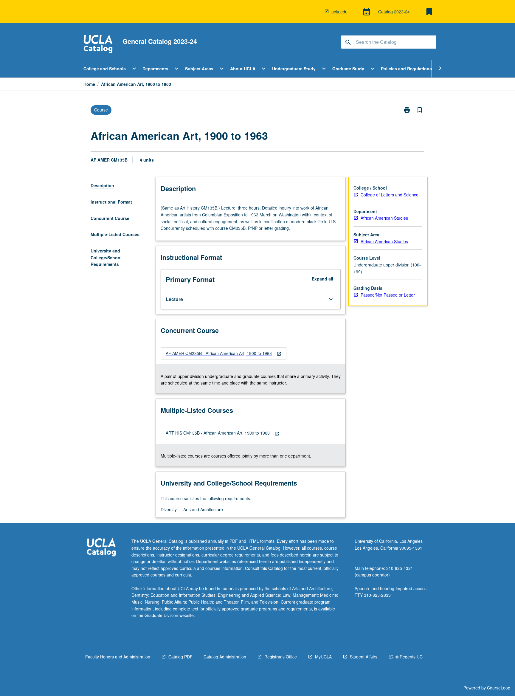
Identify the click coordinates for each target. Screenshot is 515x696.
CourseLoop (498, 688)
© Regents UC (409, 657)
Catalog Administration (225, 657)
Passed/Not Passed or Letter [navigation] (388, 295)
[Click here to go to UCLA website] (101, 548)
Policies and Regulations (406, 69)
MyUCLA (323, 657)
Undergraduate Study (294, 69)
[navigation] (223, 353)
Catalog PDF (180, 657)
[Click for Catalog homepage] (98, 44)
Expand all (322, 279)
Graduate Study (348, 69)
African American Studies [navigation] (384, 218)
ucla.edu (339, 12)
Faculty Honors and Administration (117, 657)
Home (89, 84)
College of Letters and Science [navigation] (389, 195)
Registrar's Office (280, 657)
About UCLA (242, 69)
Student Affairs (363, 657)
